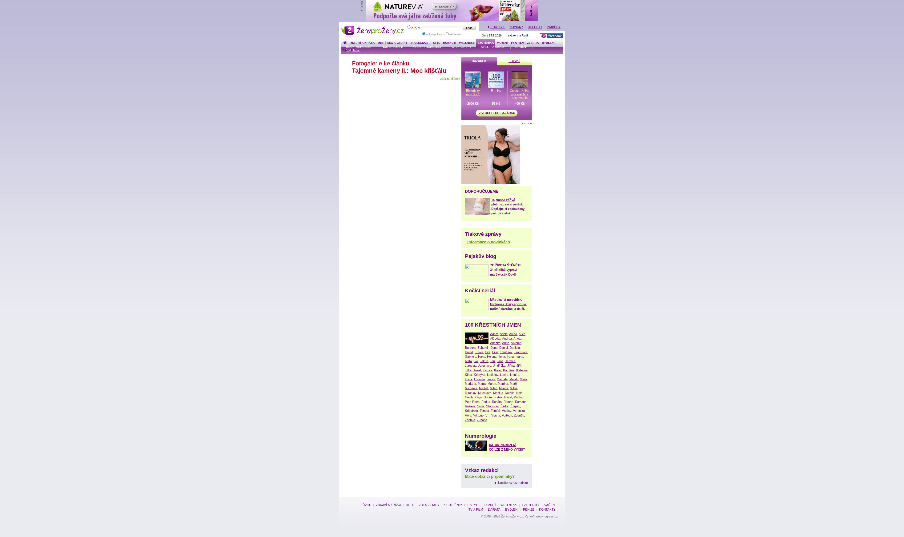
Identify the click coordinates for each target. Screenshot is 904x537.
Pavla (518, 397)
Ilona (501, 356)
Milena (503, 388)
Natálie (509, 393)
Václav (506, 411)
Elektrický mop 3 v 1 (473, 92)
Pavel (508, 397)
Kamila (487, 370)
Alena (513, 334)
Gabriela (470, 356)
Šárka (504, 406)
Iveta (468, 361)
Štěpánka (471, 411)
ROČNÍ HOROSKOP (359, 46)
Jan (492, 361)
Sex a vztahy (397, 42)
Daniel (503, 347)
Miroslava (484, 393)
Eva (487, 352)
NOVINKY (516, 27)
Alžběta (495, 338)
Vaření (502, 42)
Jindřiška (499, 365)
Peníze (528, 509)
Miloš (513, 388)
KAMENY (521, 46)
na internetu (455, 34)
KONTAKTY (547, 509)
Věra (468, 415)
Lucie (468, 379)
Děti (381, 42)
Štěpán (515, 406)
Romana (520, 402)
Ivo (476, 361)
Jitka (468, 370)
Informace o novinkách (488, 242)
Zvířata (533, 42)
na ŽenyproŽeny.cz (435, 34)
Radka (485, 402)
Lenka (504, 375)
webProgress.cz (547, 516)
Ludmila (479, 379)
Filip (495, 352)
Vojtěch (507, 415)
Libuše (514, 375)
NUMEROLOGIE (392, 46)
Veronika (519, 411)
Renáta (497, 402)
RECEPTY (535, 27)
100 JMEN (352, 50)
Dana (493, 347)
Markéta (470, 383)
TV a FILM (517, 42)
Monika (498, 393)
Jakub (484, 361)
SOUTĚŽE (497, 27)
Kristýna (479, 375)
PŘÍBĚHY (554, 27)
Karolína (508, 370)
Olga (478, 397)
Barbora (470, 347)
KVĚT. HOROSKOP (493, 46)
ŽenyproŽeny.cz (373, 27)
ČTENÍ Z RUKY (461, 46)
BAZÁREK (479, 61)
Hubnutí (449, 42)
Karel (497, 370)
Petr (467, 402)
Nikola (469, 397)
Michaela (471, 388)
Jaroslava (484, 365)
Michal (483, 388)
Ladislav (492, 375)
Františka (520, 352)
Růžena (470, 406)
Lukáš (491, 379)
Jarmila (510, 361)
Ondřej (488, 397)
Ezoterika (486, 42)
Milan (493, 388)
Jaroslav (470, 365)
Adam (494, 334)
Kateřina (522, 370)
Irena (510, 356)
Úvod (367, 505)
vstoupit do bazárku (497, 113)
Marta (482, 383)
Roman (508, 402)
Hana (481, 356)
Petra (476, 402)
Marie (523, 379)
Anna (505, 343)
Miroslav (470, 393)
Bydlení (548, 42)
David (469, 352)
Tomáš (495, 411)
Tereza (484, 411)
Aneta (517, 338)
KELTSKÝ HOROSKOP (427, 46)
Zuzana (482, 420)
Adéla (504, 334)
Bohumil (482, 347)
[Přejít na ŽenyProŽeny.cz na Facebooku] (551, 35)
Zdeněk (519, 415)
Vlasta (495, 415)
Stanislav (492, 406)
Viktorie (478, 415)
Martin (492, 383)
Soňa (480, 406)
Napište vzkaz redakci (513, 483)
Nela (519, 393)
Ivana (519, 356)
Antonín (516, 343)
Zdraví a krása (363, 42)
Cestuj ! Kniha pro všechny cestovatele (519, 94)
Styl (436, 42)
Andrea (507, 338)
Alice (522, 334)
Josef (477, 370)
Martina (503, 383)
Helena (491, 356)
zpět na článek (450, 78)
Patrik (498, 397)
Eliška (479, 352)
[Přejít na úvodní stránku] (345, 43)
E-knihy (496, 90)
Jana (500, 361)
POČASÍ (514, 61)
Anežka (495, 343)
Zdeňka (470, 420)
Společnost (420, 42)
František (506, 352)
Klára (468, 375)
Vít (487, 415)
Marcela (502, 379)
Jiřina (511, 365)
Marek (513, 379)
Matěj (513, 383)
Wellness (467, 42)
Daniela (515, 347)
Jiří (519, 365)
